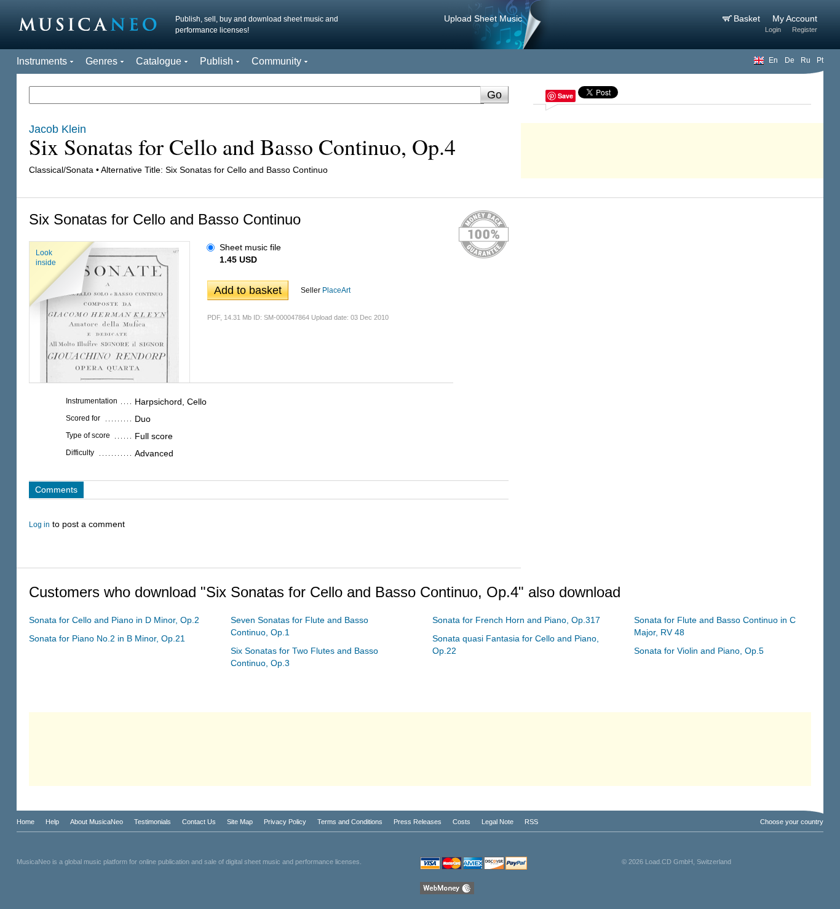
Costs (461, 821)
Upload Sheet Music (483, 18)
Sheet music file (250, 247)
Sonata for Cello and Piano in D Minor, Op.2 (114, 620)
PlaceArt (336, 290)
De (789, 60)
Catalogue (158, 61)
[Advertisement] (672, 147)
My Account (794, 18)
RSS (531, 821)
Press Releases (418, 821)
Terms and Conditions (349, 821)
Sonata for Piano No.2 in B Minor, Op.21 (107, 638)
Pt (820, 60)
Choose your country (791, 821)
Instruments (42, 61)
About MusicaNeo (96, 821)
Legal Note (497, 821)
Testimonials (152, 821)
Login (773, 29)
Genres (101, 61)
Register (804, 29)
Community (276, 61)
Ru (805, 60)
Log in (39, 524)
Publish (216, 61)
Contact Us (199, 821)
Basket (748, 18)
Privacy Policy (285, 821)
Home (25, 821)
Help (52, 821)
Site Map (240, 821)
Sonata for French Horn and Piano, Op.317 (516, 620)
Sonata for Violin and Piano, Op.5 (699, 651)
